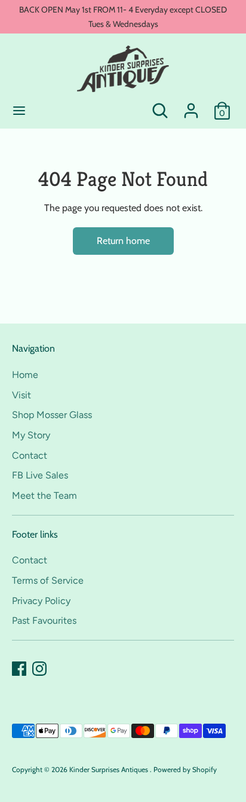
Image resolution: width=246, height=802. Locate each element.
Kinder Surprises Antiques (109, 769)
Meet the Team (44, 495)
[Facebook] (19, 668)
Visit (21, 395)
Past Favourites (44, 620)
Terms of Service (48, 580)
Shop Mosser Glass (52, 414)
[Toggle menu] (19, 110)
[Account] (191, 105)
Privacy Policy (41, 600)
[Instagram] (39, 668)
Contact (29, 455)
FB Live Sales (40, 475)
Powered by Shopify (185, 769)
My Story (31, 435)
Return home (123, 240)
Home (25, 374)
